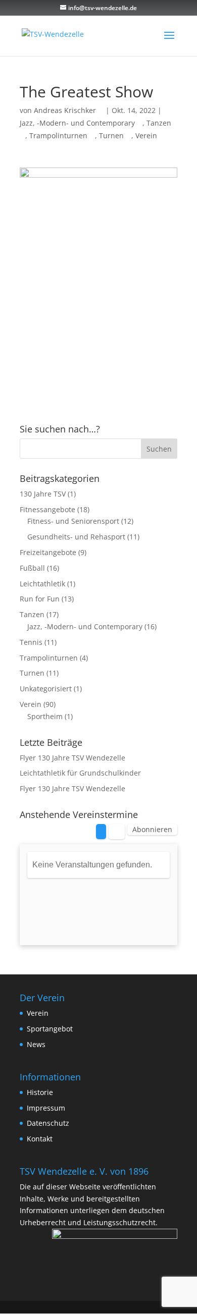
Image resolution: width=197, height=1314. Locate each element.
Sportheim (45, 716)
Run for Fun (40, 599)
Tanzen (32, 614)
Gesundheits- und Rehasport (76, 536)
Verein (146, 135)
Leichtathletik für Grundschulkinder (80, 773)
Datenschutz (48, 1123)
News (36, 1044)
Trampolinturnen (58, 135)
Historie (40, 1092)
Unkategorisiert (46, 688)
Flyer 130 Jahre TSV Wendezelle (72, 757)
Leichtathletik (42, 583)
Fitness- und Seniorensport (73, 521)
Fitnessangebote (47, 509)
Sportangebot (50, 1028)
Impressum (46, 1108)
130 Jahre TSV (43, 494)
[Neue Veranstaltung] (101, 831)
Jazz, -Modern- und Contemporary (77, 123)
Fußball (32, 568)
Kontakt (40, 1138)
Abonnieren (152, 829)
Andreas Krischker (65, 110)
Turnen (111, 135)
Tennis (31, 642)
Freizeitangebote (48, 552)
